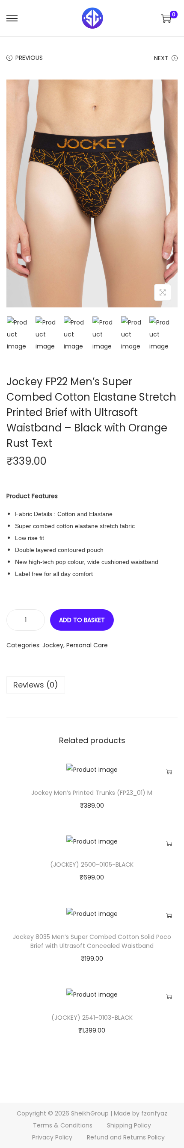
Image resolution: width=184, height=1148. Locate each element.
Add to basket (82, 620)
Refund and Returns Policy (126, 1137)
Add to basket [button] (169, 771)
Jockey (52, 645)
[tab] (92, 685)
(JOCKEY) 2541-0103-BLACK (92, 1017)
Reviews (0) (35, 684)
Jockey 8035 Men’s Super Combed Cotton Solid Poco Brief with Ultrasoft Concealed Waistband (92, 941)
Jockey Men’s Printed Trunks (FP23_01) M (91, 792)
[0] (166, 18)
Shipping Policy (129, 1125)
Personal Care (87, 645)
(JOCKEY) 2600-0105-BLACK (92, 864)
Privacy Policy (52, 1137)
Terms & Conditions (62, 1125)
